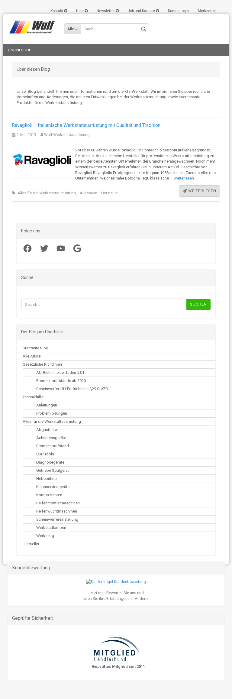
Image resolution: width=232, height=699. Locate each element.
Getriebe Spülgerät (52, 470)
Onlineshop (19, 50)
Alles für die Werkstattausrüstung (47, 193)
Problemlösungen (51, 413)
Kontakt (57, 11)
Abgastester (47, 429)
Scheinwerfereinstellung (57, 519)
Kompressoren (49, 495)
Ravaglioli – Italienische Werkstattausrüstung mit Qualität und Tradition (86, 125)
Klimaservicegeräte (52, 486)
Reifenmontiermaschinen (58, 503)
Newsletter (106, 11)
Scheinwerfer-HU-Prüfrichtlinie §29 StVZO (72, 389)
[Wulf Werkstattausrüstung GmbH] (31, 27)
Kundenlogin (178, 11)
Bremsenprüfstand (52, 446)
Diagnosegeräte (50, 462)
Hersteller (109, 193)
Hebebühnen (47, 478)
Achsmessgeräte (51, 437)
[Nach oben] (17, 689)
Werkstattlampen (51, 527)
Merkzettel (207, 11)
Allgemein (88, 193)
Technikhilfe (33, 397)
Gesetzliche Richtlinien (42, 364)
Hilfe (80, 11)
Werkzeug (45, 535)
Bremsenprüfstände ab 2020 (61, 380)
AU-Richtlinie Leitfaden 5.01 (60, 372)
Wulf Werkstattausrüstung (66, 134)
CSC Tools (45, 454)
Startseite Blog (35, 348)
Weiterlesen (183, 178)
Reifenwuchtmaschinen (56, 511)
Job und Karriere (142, 11)
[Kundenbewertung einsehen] (116, 581)
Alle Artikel (32, 356)
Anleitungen (46, 405)
